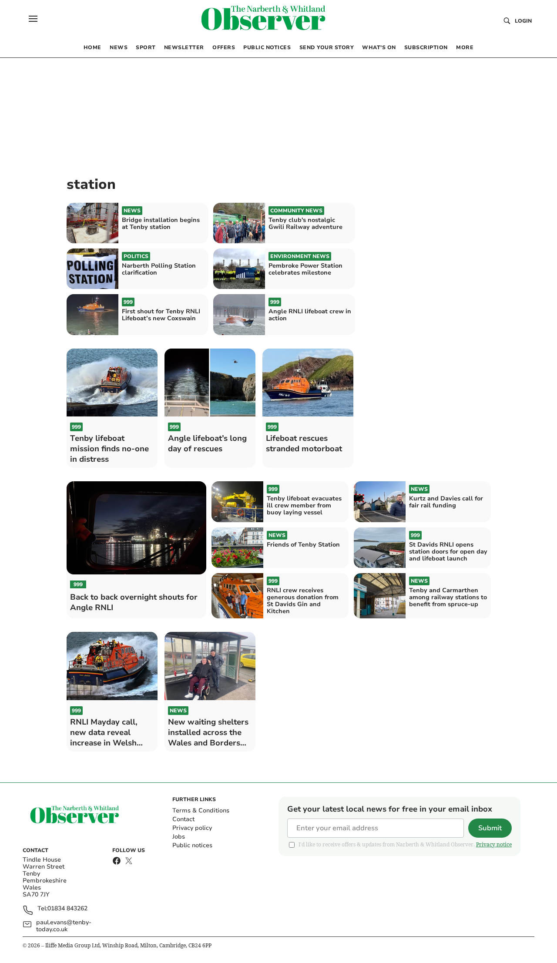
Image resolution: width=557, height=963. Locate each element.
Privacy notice (494, 844)
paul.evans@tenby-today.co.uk (63, 926)
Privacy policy (192, 828)
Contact (183, 819)
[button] (33, 18)
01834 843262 (67, 909)
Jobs (178, 836)
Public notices (192, 845)
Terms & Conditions (200, 810)
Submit (490, 828)
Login (523, 21)
